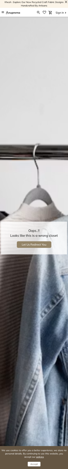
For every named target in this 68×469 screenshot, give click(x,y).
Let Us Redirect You (34, 244)
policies (40, 456)
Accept (34, 464)
